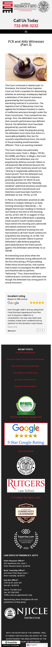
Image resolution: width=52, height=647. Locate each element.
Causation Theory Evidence (25, 386)
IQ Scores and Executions (25, 379)
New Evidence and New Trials (25, 373)
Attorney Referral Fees (26, 497)
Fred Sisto (12, 49)
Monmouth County (13, 52)
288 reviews (22, 299)
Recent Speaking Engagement (26, 416)
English (33, 645)
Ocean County (38, 52)
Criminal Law (40, 49)
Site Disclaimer (26, 451)
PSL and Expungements (25, 352)
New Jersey (26, 52)
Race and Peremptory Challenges (25, 366)
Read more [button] (12, 327)
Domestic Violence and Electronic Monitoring (25, 359)
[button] (42, 330)
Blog (32, 49)
